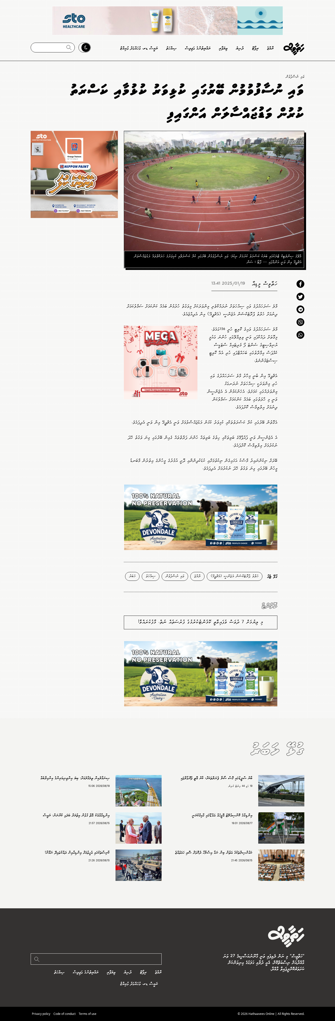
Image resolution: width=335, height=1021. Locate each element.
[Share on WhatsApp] (300, 335)
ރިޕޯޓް (255, 48)
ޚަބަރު (132, 576)
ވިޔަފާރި (223, 48)
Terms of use (87, 1014)
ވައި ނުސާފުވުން (295, 77)
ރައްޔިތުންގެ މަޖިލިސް (198, 48)
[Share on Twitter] (300, 297)
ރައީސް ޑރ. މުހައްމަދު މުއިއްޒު (139, 48)
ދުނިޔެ (240, 48)
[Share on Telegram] (300, 309)
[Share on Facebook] (300, 284)
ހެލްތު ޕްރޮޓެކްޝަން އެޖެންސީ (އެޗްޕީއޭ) (234, 576)
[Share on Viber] (300, 322)
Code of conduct (64, 1014)
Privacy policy (41, 1014)
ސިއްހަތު (171, 48)
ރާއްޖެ (270, 48)
